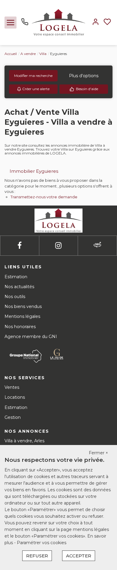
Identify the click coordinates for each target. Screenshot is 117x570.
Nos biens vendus (23, 306)
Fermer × (98, 453)
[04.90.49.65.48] (24, 24)
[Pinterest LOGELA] (97, 245)
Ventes (11, 387)
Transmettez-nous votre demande (43, 196)
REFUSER (37, 556)
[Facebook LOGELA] (19, 245)
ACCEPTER (78, 556)
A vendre (28, 53)
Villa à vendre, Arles (24, 441)
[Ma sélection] (107, 22)
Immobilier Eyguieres (34, 171)
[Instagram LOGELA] (58, 245)
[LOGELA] (59, 22)
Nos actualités (19, 286)
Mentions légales (22, 316)
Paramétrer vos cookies (41, 542)
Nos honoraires (20, 326)
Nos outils (14, 296)
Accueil (10, 53)
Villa (42, 53)
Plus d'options (83, 75)
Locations (14, 397)
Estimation (15, 276)
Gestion (12, 417)
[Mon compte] (95, 22)
